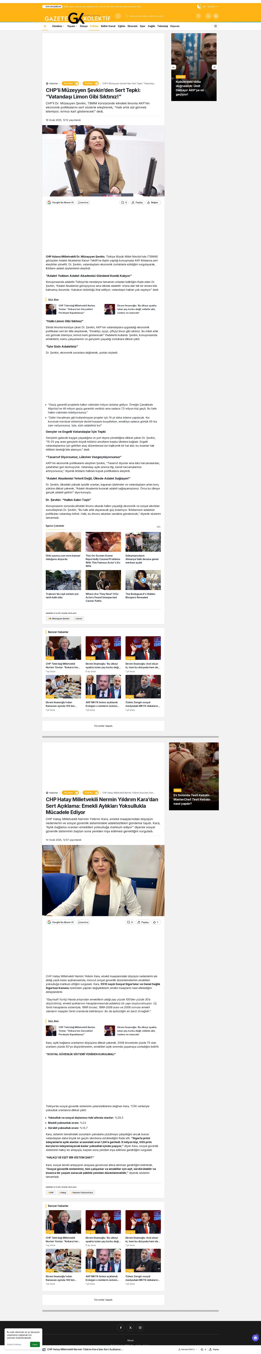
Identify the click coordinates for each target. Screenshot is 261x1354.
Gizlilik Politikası (14, 1344)
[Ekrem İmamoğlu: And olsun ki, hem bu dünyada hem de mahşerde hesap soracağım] (143, 654)
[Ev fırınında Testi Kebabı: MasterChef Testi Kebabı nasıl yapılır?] (194, 776)
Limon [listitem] (78, 618)
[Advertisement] (103, 58)
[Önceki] (173, 67)
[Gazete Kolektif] (77, 18)
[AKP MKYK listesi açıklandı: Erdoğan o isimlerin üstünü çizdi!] (103, 693)
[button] (216, 16)
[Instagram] (140, 1327)
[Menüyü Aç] (118, 16)
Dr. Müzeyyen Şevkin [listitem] (58, 618)
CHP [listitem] (51, 1192)
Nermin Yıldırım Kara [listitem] (82, 1192)
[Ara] (198, 16)
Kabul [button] (34, 1344)
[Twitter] (130, 1327)
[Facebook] (120, 1327)
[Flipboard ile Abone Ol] (83, 202)
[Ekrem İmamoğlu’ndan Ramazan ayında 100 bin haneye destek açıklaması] (63, 693)
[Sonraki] (214, 67)
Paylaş (216, 1349)
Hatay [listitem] (62, 1192)
